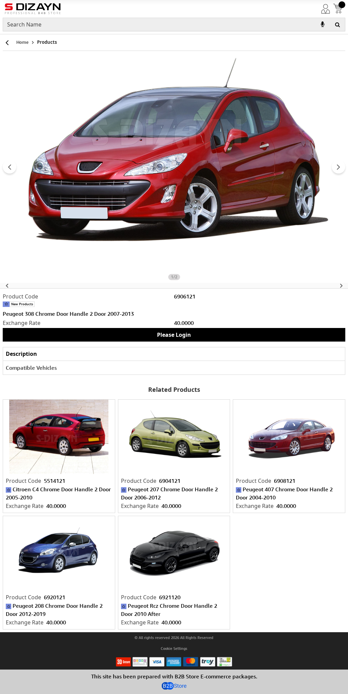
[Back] (7, 42)
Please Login (174, 335)
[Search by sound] (322, 24)
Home (22, 42)
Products (47, 42)
